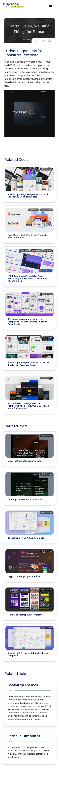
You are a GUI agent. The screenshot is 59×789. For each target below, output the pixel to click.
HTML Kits (48, 250)
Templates (34, 169)
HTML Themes (46, 169)
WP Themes (33, 210)
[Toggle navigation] (50, 5)
